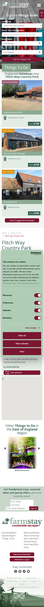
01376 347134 (12, 367)
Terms (24, 581)
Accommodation (9, 532)
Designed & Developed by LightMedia (24, 587)
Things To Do (15, 233)
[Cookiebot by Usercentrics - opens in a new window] (31, 253)
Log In (21, 584)
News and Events (31, 532)
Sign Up (34, 508)
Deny (22, 351)
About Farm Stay (31, 535)
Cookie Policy (11, 581)
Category (6, 21)
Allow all (22, 336)
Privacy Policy (31, 578)
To (3, 48)
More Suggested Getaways (22, 220)
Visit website (16, 372)
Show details (30, 328)
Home (4, 233)
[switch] (37, 303)
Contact (34, 581)
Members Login (22, 559)
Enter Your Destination (13, 30)
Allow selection (22, 344)
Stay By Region (9, 535)
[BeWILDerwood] (22, 453)
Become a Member (22, 554)
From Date (7, 39)
